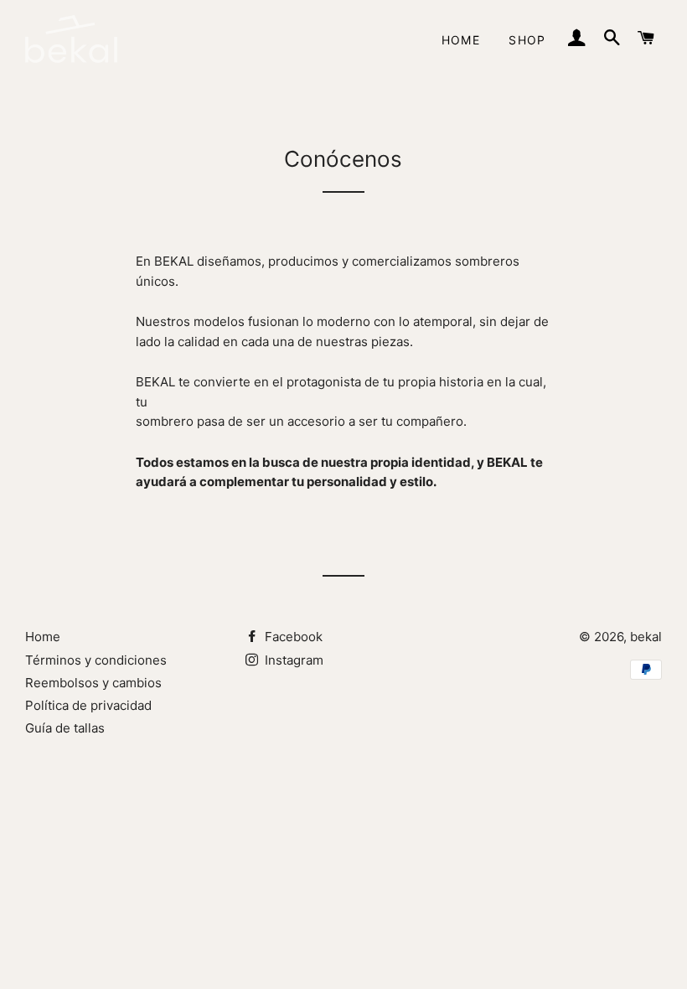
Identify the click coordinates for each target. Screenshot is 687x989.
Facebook (292, 637)
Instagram (292, 660)
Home (461, 40)
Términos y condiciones (96, 660)
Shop (527, 40)
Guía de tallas (65, 728)
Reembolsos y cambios (93, 683)
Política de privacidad (88, 705)
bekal (646, 637)
